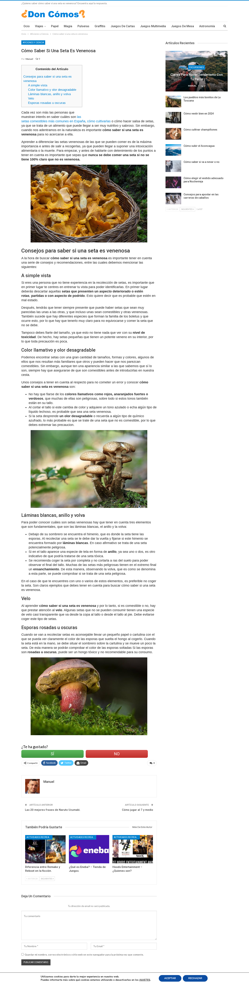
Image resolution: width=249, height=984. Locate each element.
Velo (31, 98)
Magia (68, 26)
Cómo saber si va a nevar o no (201, 161)
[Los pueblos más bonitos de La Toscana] (173, 101)
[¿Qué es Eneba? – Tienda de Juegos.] (89, 849)
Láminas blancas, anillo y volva (49, 94)
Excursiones (196, 67)
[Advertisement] (121, 90)
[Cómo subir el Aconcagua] (173, 150)
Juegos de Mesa (182, 26)
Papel (55, 26)
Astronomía (207, 26)
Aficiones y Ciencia (33, 42)
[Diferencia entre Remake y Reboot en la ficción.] (45, 849)
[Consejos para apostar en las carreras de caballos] (173, 198)
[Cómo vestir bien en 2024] (173, 118)
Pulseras (83, 26)
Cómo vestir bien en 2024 (199, 113)
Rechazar (195, 978)
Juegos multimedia (153, 26)
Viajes (39, 26)
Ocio (27, 26)
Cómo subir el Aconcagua (199, 145)
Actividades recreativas (39, 837)
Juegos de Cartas (123, 26)
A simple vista (37, 85)
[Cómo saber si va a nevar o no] (173, 166)
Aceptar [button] (170, 978)
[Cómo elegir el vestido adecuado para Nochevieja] (173, 182)
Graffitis (100, 26)
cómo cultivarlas (99, 121)
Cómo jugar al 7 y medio (137, 809)
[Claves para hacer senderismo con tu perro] (196, 71)
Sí (52, 754)
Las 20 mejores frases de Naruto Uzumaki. (52, 809)
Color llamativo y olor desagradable (52, 89)
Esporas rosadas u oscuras (47, 103)
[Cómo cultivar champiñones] (173, 134)
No (117, 754)
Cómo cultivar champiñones (200, 129)
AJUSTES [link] (144, 980)
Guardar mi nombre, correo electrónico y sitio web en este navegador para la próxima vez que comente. (84, 954)
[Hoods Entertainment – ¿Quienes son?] (132, 849)
